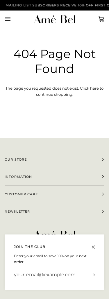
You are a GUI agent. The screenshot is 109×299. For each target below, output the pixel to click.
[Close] (95, 244)
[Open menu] (13, 19)
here (94, 88)
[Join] (87, 274)
